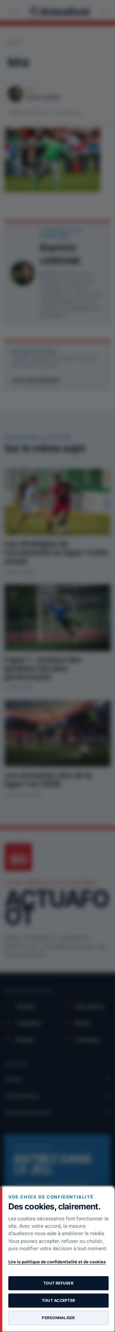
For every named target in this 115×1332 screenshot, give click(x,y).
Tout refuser (58, 1283)
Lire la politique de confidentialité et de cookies (57, 1261)
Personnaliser (58, 1317)
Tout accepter (58, 1300)
